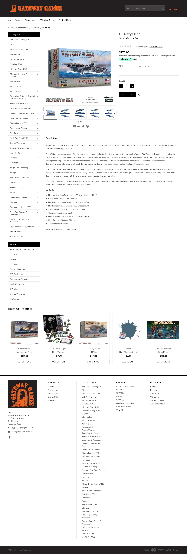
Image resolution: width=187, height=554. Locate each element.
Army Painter (15, 91)
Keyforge (14, 162)
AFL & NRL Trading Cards (20, 39)
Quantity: (122, 81)
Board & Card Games (19, 118)
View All (14, 299)
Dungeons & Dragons (19, 128)
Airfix (12, 44)
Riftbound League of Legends (19, 75)
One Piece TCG (17, 182)
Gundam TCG (16, 64)
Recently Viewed (157, 400)
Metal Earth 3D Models (20, 177)
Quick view (24, 336)
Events (18, 20)
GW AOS (14, 264)
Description (51, 138)
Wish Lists (154, 397)
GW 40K (13, 254)
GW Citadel (15, 289)
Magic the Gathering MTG (21, 167)
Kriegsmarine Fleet (24, 352)
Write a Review (155, 46)
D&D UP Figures (17, 284)
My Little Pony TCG (18, 69)
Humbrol (13, 158)
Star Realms (15, 81)
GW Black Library (17, 274)
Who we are (46, 20)
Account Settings (158, 404)
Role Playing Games (18, 197)
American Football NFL (19, 49)
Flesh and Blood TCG (19, 138)
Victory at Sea (16, 231)
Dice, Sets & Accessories (20, 108)
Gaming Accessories (19, 269)
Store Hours (30, 20)
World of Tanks (16, 86)
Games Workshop (17, 143)
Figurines (14, 133)
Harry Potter (15, 153)
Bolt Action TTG (17, 54)
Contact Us (63, 20)
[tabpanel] (50, 113)
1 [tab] (78, 122)
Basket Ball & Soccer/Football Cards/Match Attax (22, 97)
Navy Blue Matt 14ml (128, 352)
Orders (153, 386)
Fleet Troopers (59, 352)
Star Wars (14, 202)
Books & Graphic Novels (20, 103)
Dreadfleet (163, 352)
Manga (13, 172)
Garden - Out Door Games (21, 148)
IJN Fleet (94, 352)
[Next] (114, 113)
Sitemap (51, 400)
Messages (154, 390)
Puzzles (13, 192)
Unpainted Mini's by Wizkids (22, 226)
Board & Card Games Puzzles (22, 249)
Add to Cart (128, 362)
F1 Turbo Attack (17, 59)
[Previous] (45, 113)
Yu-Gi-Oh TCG (16, 236)
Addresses (155, 393)
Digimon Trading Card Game (22, 113)
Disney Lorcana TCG (19, 123)
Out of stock (24, 362)
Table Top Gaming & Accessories (18, 213)
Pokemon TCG (16, 187)
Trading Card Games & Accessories (19, 220)
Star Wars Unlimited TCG (20, 207)
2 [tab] (81, 122)
